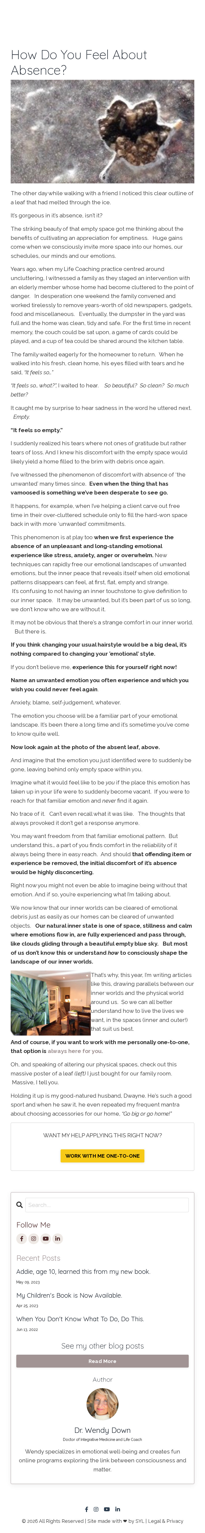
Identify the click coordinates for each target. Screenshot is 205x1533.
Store (126, 12)
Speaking (93, 12)
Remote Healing (30, 15)
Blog (183, 12)
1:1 (3, 12)
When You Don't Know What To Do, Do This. (80, 1319)
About (155, 12)
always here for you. (75, 1051)
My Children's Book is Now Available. (69, 1295)
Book (61, 12)
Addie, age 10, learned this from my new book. (83, 1271)
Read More (102, 1361)
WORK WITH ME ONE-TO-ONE (102, 1156)
